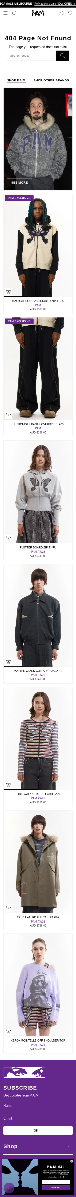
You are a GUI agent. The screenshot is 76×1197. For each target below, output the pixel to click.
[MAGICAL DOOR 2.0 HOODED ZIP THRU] (38, 245)
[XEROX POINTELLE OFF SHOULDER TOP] (38, 985)
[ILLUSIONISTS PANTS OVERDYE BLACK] (38, 368)
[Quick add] (8, 292)
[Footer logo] (24, 1072)
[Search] (62, 56)
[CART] (70, 13)
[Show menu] (5, 13)
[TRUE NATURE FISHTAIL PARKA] (38, 862)
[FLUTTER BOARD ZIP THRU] (38, 492)
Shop (10, 1146)
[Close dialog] (71, 1161)
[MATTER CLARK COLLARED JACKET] (38, 615)
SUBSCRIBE (56, 1187)
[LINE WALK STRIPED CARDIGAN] (38, 738)
